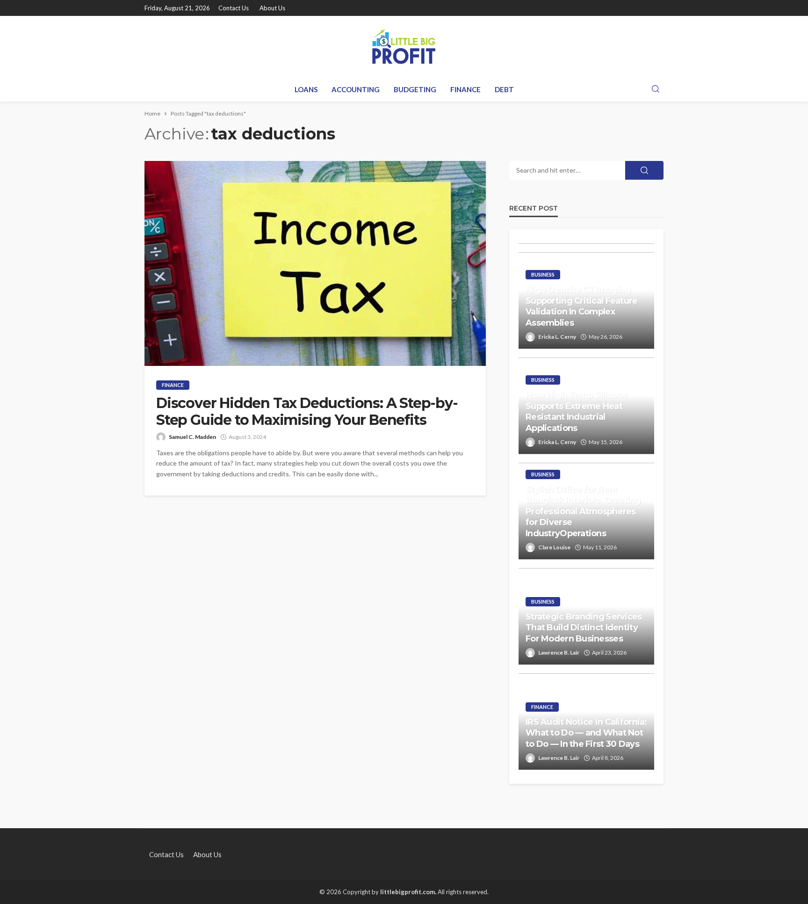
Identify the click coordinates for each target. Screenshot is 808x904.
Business (543, 274)
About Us (272, 8)
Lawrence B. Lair (558, 652)
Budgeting (415, 89)
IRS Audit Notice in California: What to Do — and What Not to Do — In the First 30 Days (586, 733)
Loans (306, 89)
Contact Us (233, 8)
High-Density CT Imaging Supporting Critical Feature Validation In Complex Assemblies (582, 306)
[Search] (656, 89)
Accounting (356, 89)
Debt (504, 89)
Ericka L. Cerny (557, 336)
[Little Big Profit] (404, 46)
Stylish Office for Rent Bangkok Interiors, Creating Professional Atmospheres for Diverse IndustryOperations (583, 511)
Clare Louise (554, 547)
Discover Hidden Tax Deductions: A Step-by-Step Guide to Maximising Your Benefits (307, 412)
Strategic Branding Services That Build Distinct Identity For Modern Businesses (584, 628)
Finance (465, 89)
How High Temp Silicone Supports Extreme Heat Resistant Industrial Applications (577, 411)
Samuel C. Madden (192, 436)
